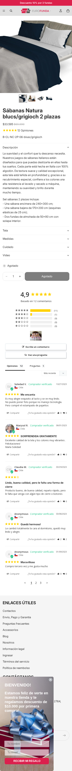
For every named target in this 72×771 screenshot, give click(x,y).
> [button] (47, 583)
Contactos (9, 611)
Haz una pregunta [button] (37, 354)
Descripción (10, 147)
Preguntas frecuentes (16, 623)
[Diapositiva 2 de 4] (31, 98)
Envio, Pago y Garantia (17, 617)
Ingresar (8, 655)
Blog (5, 636)
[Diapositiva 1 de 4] (23, 98)
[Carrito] (68, 10)
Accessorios (10, 630)
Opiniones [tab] (12, 365)
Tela (5, 230)
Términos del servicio (16, 661)
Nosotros (8, 642)
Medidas (8, 238)
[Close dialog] (50, 679)
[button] (59, 413)
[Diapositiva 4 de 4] (49, 98)
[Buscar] (11, 10)
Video (6, 255)
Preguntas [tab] (35, 365)
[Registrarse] (64, 735)
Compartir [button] (14, 413)
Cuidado (8, 247)
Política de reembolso (16, 668)
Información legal (13, 649)
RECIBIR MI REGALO (26, 761)
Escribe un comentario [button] (37, 346)
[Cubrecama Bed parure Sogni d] (36, 335)
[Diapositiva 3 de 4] (40, 98)
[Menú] (4, 11)
